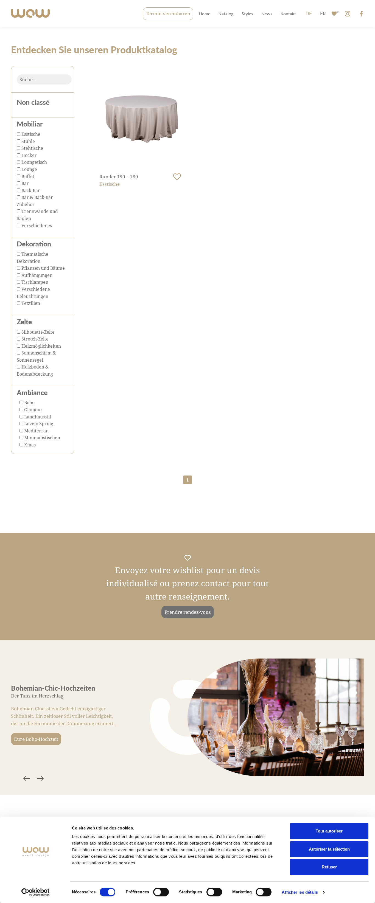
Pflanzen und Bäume (42, 268)
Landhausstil (37, 417)
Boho (29, 402)
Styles (247, 13)
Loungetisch (33, 162)
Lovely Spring (38, 423)
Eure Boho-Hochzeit (36, 739)
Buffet (27, 176)
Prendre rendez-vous (187, 612)
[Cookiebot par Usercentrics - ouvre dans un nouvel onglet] (36, 892)
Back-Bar (30, 190)
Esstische (30, 134)
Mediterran (36, 431)
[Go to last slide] (26, 779)
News (266, 13)
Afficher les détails (300, 892)
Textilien (30, 303)
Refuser (329, 867)
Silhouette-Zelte (37, 332)
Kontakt (288, 13)
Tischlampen (34, 282)
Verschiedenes (36, 225)
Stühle (27, 141)
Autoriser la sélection (329, 849)
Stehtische (31, 148)
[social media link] (347, 13)
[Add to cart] (177, 177)
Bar (24, 183)
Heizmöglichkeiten (40, 346)
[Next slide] (40, 779)
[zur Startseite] (30, 14)
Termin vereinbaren (168, 13)
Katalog (226, 13)
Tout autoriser (329, 831)
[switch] (161, 892)
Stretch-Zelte (34, 339)
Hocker (28, 155)
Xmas (29, 445)
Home (204, 13)
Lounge (28, 169)
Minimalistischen (41, 437)
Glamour (33, 409)
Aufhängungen (36, 275)
